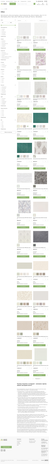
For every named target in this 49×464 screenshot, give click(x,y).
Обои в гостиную (11, 16)
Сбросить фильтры (8, 132)
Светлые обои (25, 16)
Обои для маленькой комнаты (24, 15)
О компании (3, 1)
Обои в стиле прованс (35, 15)
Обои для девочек (38, 16)
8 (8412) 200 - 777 (44, 455)
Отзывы (15, 1)
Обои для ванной (4, 16)
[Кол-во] (29, 42)
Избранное (38, 4)
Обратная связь (6, 447)
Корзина (42, 4)
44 (33, 378)
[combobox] (26, 4)
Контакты (29, 1)
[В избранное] (31, 50)
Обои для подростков (18, 16)
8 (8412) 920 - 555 (44, 449)
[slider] (1, 25)
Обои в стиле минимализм (14, 15)
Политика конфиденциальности (22, 460)
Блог (18, 1)
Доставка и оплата (9, 1)
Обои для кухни (32, 16)
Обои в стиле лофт (43, 15)
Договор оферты (35, 460)
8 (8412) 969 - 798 (44, 443)
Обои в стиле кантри (4, 15)
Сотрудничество (23, 1)
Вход (47, 4)
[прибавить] (31, 43)
